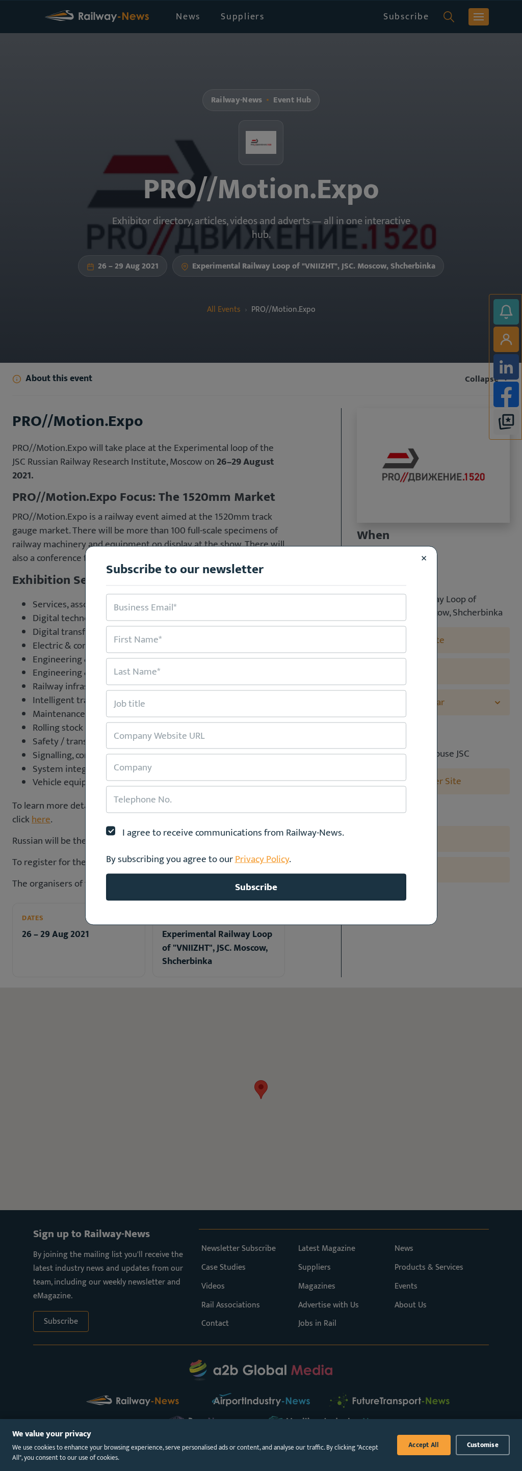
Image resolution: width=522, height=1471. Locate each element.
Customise (483, 1445)
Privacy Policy (262, 859)
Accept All (423, 1445)
